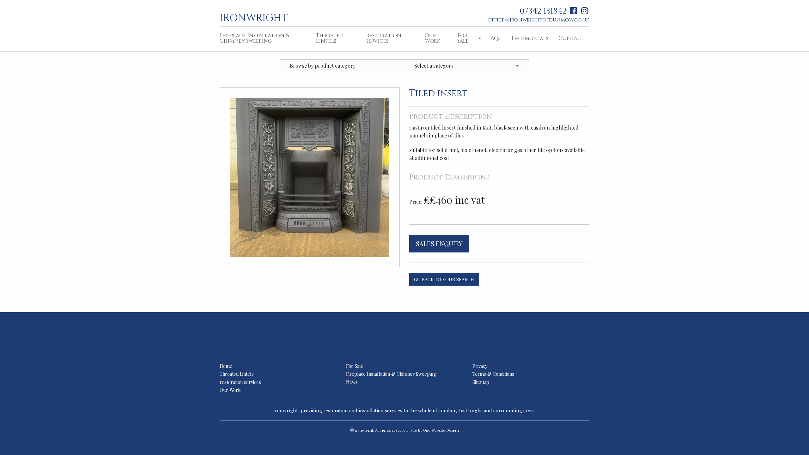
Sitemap (480, 382)
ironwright (254, 17)
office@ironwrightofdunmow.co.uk (538, 19)
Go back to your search (444, 279)
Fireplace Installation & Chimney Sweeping (254, 38)
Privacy (479, 366)
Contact (571, 38)
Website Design (445, 430)
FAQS (494, 38)
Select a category (434, 65)
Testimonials (529, 38)
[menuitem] (263, 39)
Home (226, 366)
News (352, 382)
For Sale (463, 38)
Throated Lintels (330, 38)
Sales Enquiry (439, 243)
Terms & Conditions (493, 374)
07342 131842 (543, 11)
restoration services (383, 38)
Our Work (432, 38)
